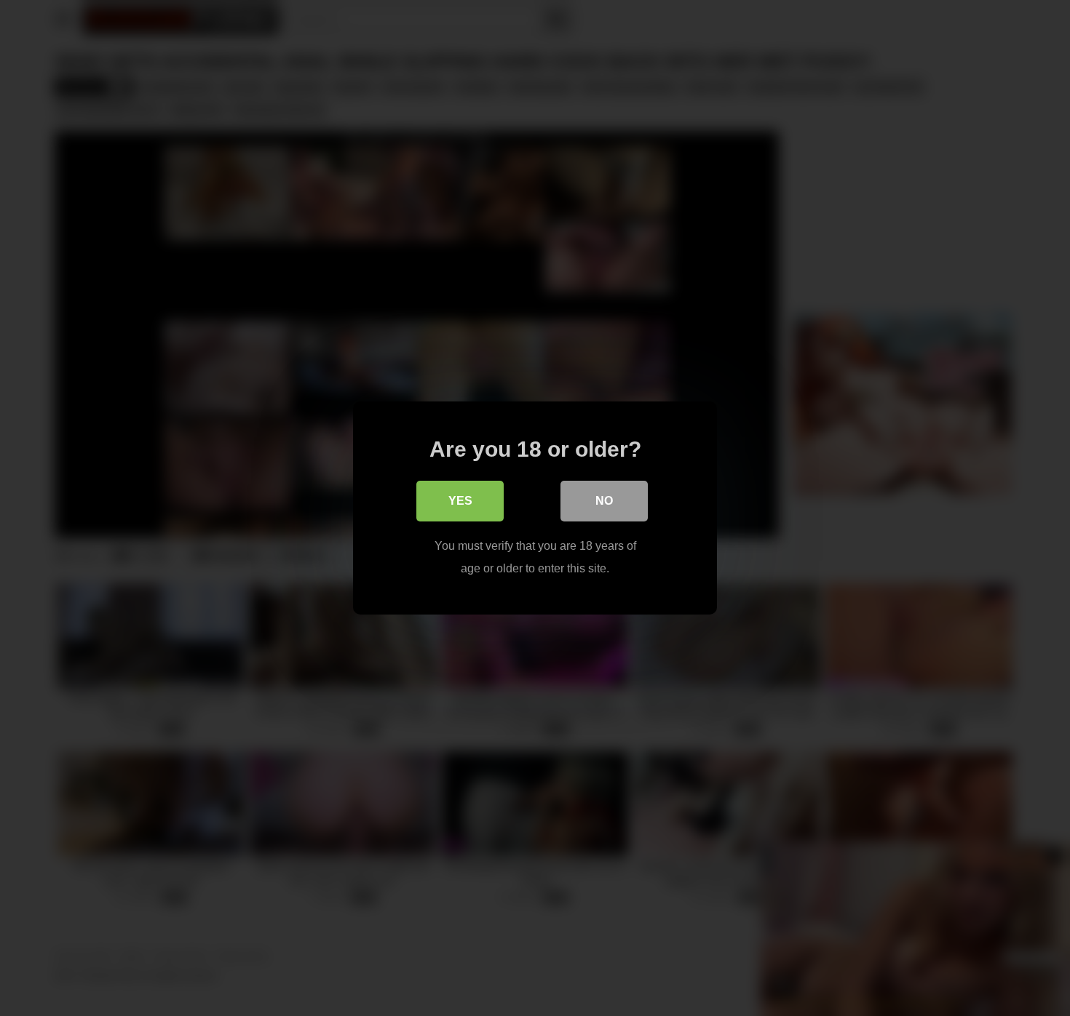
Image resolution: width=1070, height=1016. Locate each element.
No (604, 501)
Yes (460, 501)
